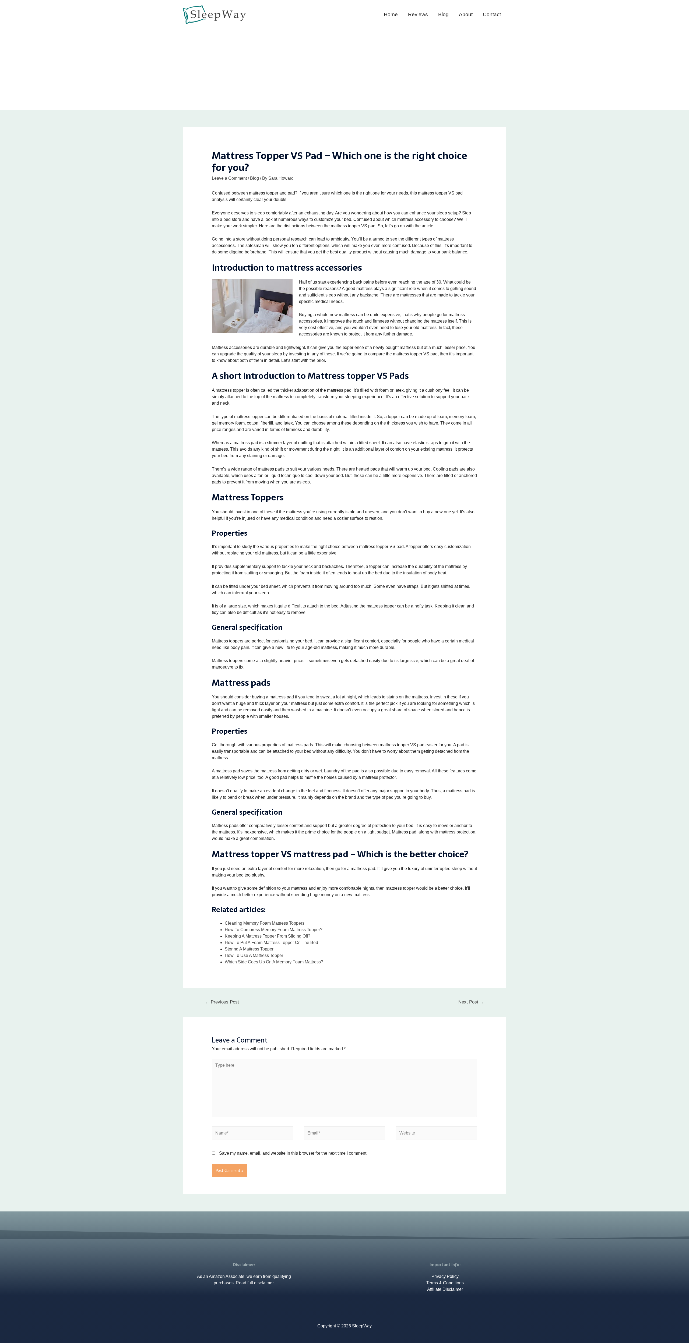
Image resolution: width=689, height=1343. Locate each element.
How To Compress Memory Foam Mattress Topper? (273, 929)
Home (391, 14)
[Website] (436, 1134)
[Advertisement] (344, 65)
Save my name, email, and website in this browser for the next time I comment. (293, 1153)
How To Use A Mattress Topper (254, 955)
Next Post (471, 1002)
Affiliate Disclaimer (445, 1289)
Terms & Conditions (445, 1283)
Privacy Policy (445, 1276)
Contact (492, 14)
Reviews (418, 14)
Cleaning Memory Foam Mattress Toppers (264, 923)
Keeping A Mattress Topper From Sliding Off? (267, 936)
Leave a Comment (229, 178)
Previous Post (222, 1002)
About (466, 14)
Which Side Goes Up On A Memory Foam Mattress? (274, 962)
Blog (443, 14)
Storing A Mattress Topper (249, 949)
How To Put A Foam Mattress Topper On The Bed (271, 942)
